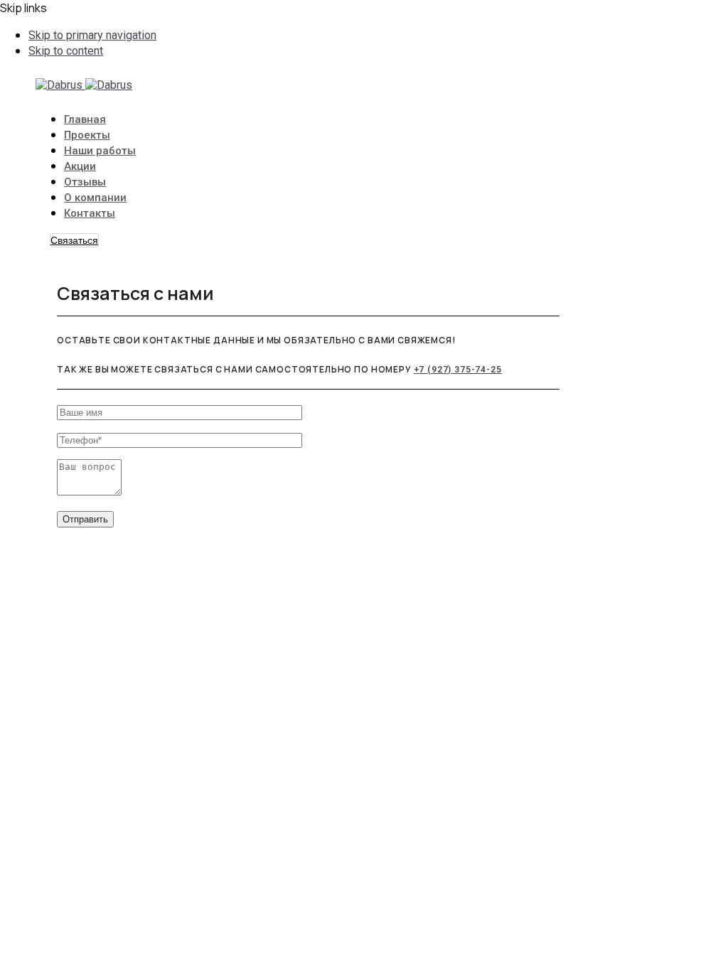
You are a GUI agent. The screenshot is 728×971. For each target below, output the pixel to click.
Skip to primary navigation (92, 35)
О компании (95, 197)
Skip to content (65, 51)
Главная (85, 119)
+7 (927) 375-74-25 (458, 370)
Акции (80, 166)
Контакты (89, 213)
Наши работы (100, 150)
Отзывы (85, 182)
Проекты (87, 135)
